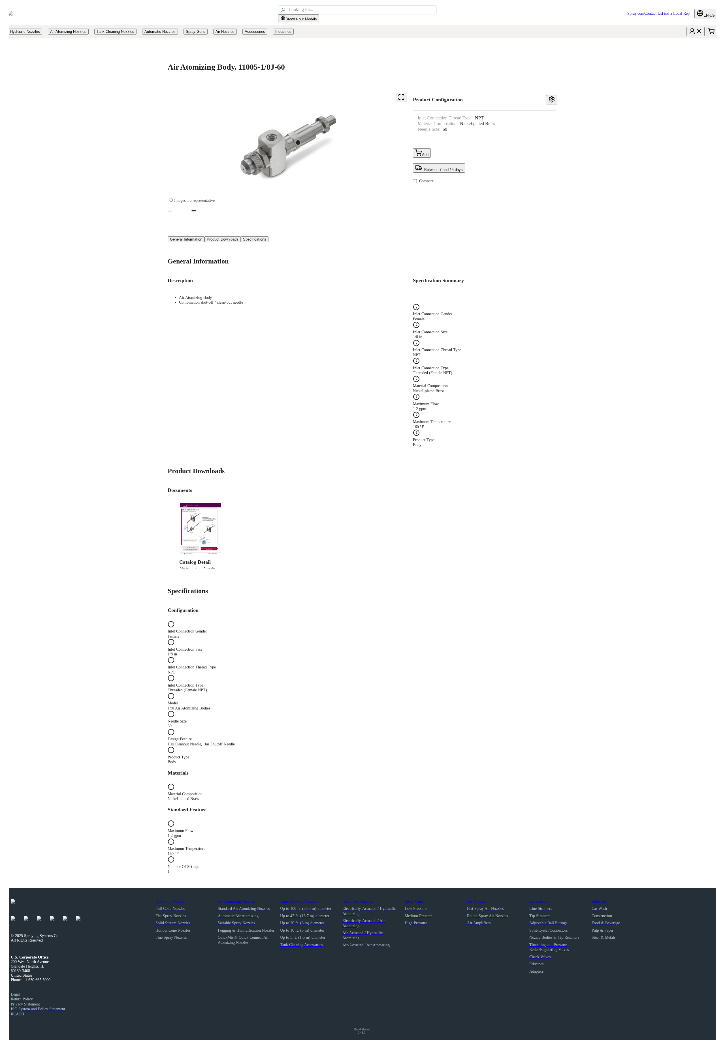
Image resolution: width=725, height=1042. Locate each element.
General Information (186, 239)
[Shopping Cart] (711, 31)
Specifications (254, 239)
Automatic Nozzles (357, 901)
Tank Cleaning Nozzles (298, 901)
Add (425, 155)
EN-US (709, 15)
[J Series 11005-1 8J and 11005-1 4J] (170, 210)
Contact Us (653, 13)
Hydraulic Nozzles (170, 901)
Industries (599, 901)
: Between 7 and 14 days (442, 170)
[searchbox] (361, 10)
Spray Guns (414, 901)
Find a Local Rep (676, 13)
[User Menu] (695, 31)
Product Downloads (222, 239)
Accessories (538, 901)
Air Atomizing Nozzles (236, 901)
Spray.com (635, 13)
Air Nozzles (476, 901)
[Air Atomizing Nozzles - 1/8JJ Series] (193, 210)
